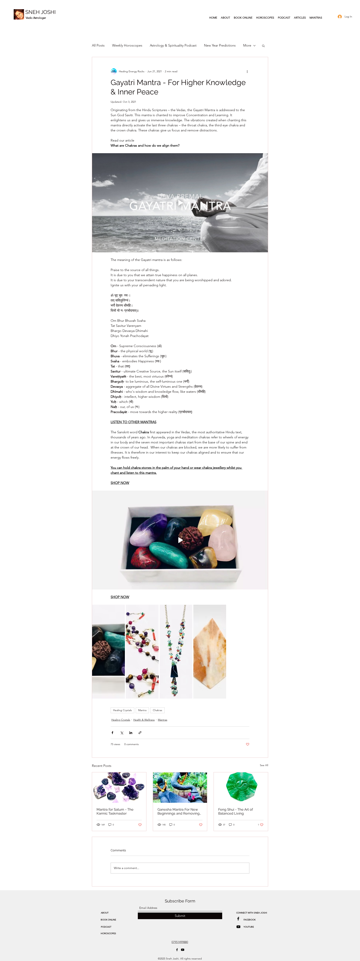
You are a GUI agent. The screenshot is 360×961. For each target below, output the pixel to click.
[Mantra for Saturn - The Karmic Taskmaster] (119, 787)
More (247, 45)
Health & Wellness (144, 719)
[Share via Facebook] (112, 732)
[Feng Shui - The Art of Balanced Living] (241, 787)
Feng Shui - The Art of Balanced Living (235, 811)
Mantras (162, 719)
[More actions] (247, 71)
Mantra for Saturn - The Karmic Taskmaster (115, 811)
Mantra (142, 710)
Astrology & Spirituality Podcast (173, 45)
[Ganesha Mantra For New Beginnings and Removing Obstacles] (180, 787)
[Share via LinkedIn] (131, 732)
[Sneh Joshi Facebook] (238, 918)
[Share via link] (140, 732)
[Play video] (180, 202)
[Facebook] (177, 950)
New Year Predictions (220, 45)
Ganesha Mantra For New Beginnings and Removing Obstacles (179, 811)
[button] (263, 45)
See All (264, 765)
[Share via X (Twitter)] (121, 732)
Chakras (157, 710)
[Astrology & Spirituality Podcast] (238, 926)
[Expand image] (120, 609)
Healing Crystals (122, 710)
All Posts (98, 45)
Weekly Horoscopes (127, 45)
